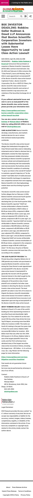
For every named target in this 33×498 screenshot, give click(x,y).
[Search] (21, 16)
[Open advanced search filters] (25, 16)
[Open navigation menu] (3, 16)
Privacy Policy (25, 495)
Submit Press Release (9, 491)
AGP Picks (4, 3)
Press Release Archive (19, 487)
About (8, 487)
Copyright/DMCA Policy (11, 495)
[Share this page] (30, 16)
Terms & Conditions (24, 491)
